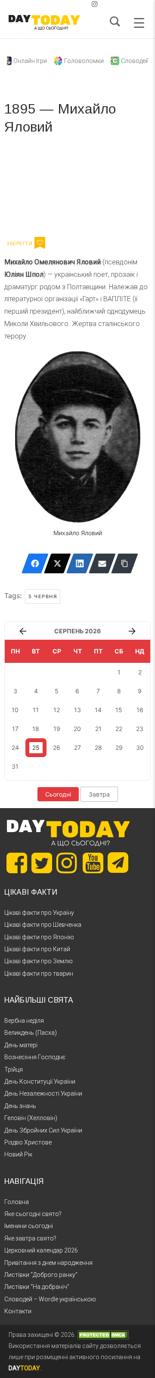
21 (98, 728)
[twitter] (60, 4)
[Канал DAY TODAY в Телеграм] (117, 863)
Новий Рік (18, 1154)
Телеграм (35, 188)
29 (119, 747)
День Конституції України (39, 1081)
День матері (20, 1045)
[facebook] (67, 4)
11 (36, 709)
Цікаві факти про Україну (39, 912)
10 (15, 709)
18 (35, 728)
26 (56, 747)
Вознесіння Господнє (34, 1057)
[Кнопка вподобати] (39, 243)
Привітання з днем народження (48, 1262)
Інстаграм (96, 188)
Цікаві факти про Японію (39, 937)
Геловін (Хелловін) (30, 1117)
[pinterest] (81, 4)
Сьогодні (58, 794)
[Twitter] (57, 563)
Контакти (17, 1311)
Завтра (99, 794)
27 (77, 747)
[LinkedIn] (79, 563)
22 (118, 728)
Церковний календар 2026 (41, 1250)
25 (36, 747)
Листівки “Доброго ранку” (41, 1274)
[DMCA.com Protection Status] (103, 1334)
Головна (16, 1201)
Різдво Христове (28, 1142)
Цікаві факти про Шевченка (42, 924)
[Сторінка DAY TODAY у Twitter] (41, 863)
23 (139, 728)
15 (118, 709)
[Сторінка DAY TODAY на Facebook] (16, 863)
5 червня (42, 596)
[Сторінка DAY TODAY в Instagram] (66, 863)
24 (15, 747)
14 (98, 709)
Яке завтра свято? (30, 1238)
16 (139, 709)
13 (77, 709)
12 (56, 709)
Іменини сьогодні (28, 1225)
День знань (20, 1105)
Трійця (13, 1069)
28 (98, 747)
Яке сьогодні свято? (33, 1213)
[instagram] (94, 4)
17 (15, 728)
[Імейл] (102, 563)
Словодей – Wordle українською (50, 1299)
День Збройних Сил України (43, 1130)
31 (15, 766)
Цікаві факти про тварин (38, 973)
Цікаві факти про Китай (37, 949)
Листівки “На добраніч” (36, 1286)
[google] (74, 4)
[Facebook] (35, 563)
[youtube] (87, 4)
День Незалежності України (43, 1093)
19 (56, 728)
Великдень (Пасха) (30, 1032)
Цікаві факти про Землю (38, 961)
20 (77, 728)
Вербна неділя (24, 1020)
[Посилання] (124, 563)
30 (140, 747)
